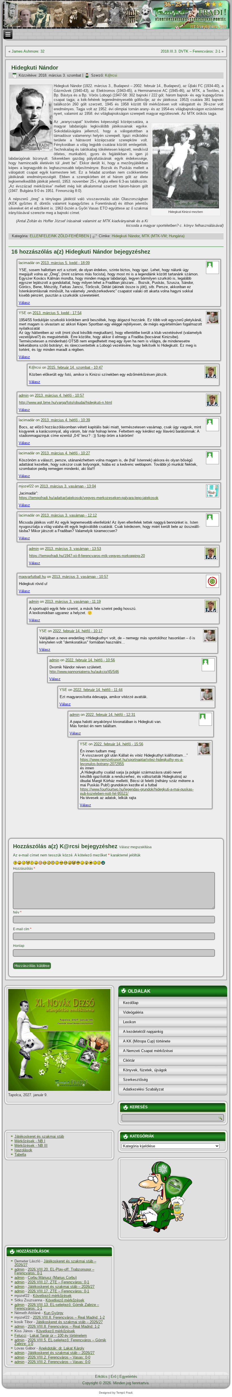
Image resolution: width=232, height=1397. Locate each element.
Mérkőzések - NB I (29, 1141)
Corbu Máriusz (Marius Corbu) (52, 1277)
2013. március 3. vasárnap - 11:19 (73, 601)
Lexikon (129, 1022)
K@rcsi (111, 75)
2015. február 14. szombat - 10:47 (75, 367)
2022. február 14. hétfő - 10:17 (77, 631)
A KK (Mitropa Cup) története (146, 1041)
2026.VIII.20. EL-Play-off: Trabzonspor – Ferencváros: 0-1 (54, 1271)
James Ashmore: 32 (28, 51)
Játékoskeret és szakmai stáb (39, 1136)
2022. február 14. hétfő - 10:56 (90, 660)
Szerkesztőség (135, 1080)
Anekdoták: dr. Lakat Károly (61, 1348)
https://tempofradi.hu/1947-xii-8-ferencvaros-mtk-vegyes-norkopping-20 (87, 556)
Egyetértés (128, 1376)
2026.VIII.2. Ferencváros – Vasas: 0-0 (59, 1357)
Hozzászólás (24, 869)
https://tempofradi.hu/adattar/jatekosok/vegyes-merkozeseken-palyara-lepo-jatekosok (88, 498)
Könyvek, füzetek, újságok (145, 1070)
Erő (113, 1376)
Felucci (20, 1335)
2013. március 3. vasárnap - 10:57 (80, 577)
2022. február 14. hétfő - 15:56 (118, 744)
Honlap (18, 946)
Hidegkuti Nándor (125, 236)
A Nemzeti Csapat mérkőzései (148, 1051)
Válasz (24, 303)
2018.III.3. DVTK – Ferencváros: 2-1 (190, 51)
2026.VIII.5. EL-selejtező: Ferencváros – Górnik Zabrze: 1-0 (60, 1342)
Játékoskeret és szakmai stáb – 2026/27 (55, 1263)
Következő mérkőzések (52, 1296)
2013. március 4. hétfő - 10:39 (65, 420)
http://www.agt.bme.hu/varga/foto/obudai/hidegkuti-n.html (65, 402)
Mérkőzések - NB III (31, 1145)
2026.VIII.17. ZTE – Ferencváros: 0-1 (58, 1282)
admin (24, 395)
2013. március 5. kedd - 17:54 (57, 313)
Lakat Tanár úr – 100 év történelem (58, 1335)
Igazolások (23, 1150)
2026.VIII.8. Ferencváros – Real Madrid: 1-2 (69, 1317)
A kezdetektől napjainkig (143, 1031)
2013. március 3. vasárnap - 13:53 (73, 549)
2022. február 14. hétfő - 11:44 (98, 690)
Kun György (53, 1313)
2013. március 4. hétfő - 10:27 (65, 453)
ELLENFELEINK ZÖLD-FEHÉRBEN (59, 236)
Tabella (20, 1154)
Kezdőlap (130, 1003)
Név (17, 912)
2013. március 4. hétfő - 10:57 (59, 395)
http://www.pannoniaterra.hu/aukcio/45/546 (84, 672)
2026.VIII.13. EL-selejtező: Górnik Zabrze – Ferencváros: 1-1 (56, 1306)
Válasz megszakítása (135, 847)
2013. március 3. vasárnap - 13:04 (68, 486)
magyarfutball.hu (32, 577)
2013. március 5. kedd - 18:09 (65, 263)
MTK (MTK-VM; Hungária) (163, 236)
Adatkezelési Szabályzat (143, 1089)
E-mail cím (22, 929)
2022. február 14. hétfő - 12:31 (110, 714)
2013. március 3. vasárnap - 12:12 (69, 515)
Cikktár (129, 1060)
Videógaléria (133, 1012)
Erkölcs (101, 1376)
